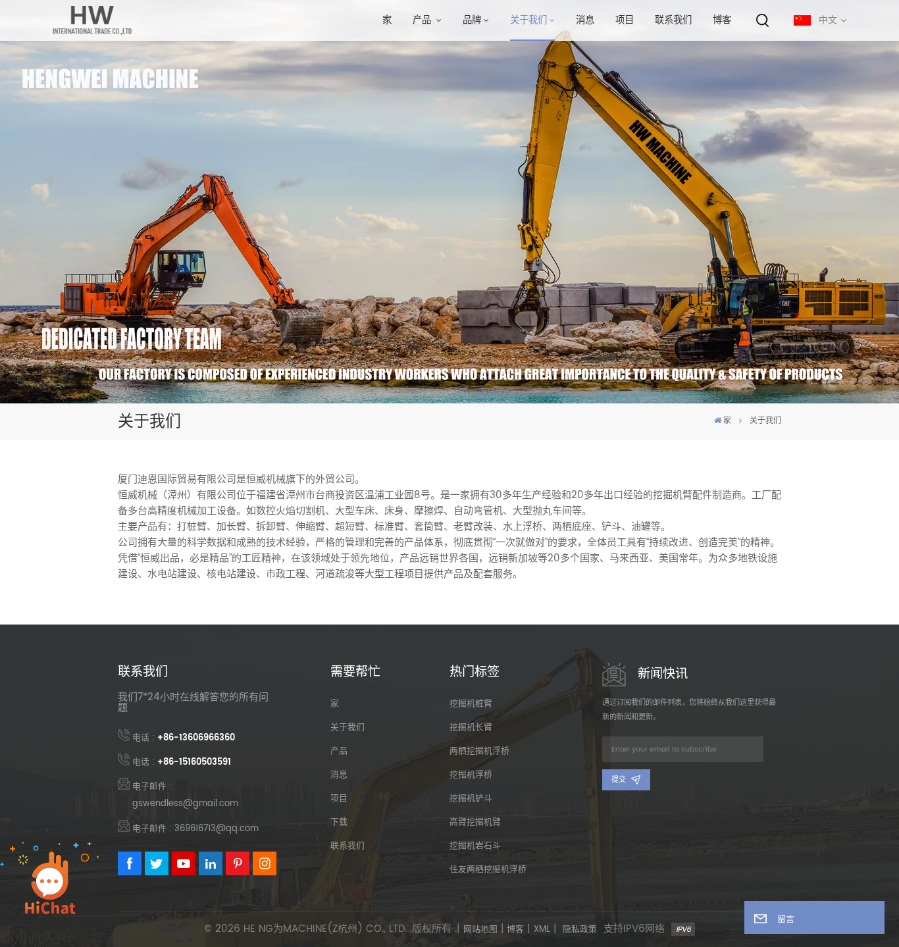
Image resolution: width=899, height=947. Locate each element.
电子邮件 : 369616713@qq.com (195, 829)
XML (542, 929)
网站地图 (480, 929)
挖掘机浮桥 (471, 775)
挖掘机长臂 (471, 727)
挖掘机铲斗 (471, 799)
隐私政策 (580, 929)
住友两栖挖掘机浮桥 (488, 870)
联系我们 (673, 20)
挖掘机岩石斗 (475, 846)
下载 (338, 822)
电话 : (183, 738)
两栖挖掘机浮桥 (479, 751)
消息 (585, 20)
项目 (624, 20)
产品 (423, 20)
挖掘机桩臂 (471, 704)
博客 (722, 20)
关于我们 (528, 20)
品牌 (472, 20)
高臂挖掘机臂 (475, 822)
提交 (618, 780)
